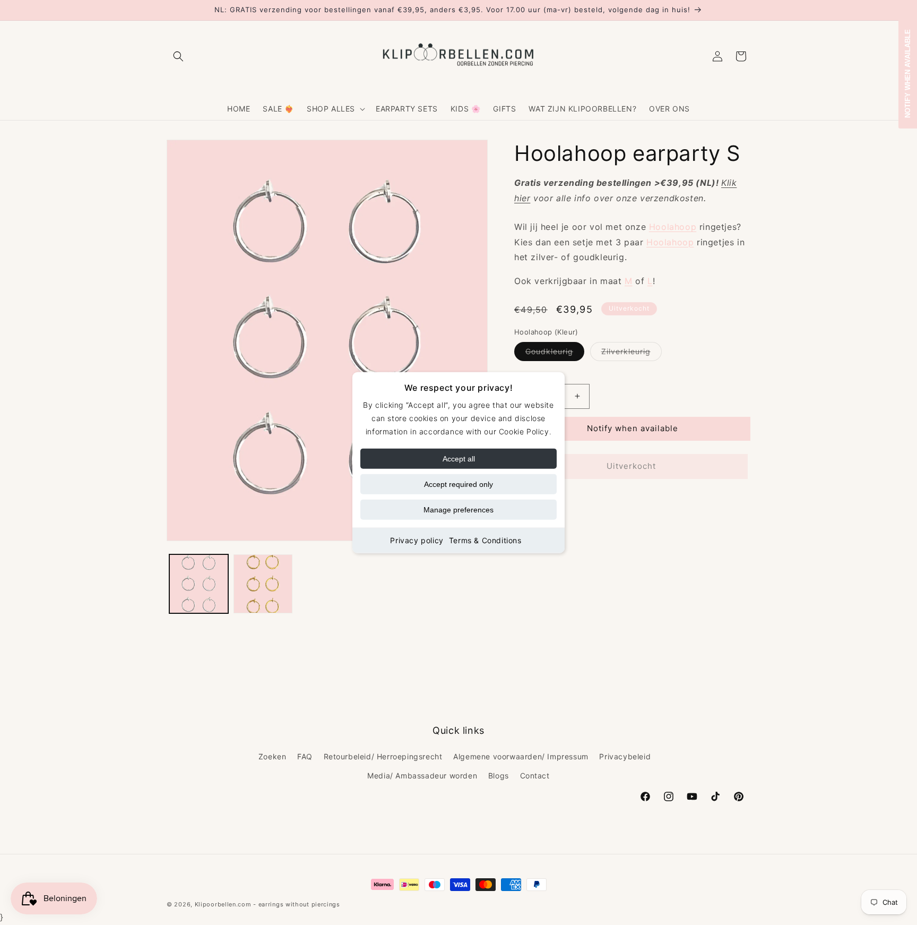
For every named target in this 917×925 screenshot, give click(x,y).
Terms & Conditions (485, 540)
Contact (535, 775)
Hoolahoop (672, 226)
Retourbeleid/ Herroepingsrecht (383, 756)
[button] (178, 56)
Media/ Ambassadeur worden (422, 775)
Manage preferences (458, 510)
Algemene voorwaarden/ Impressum (521, 756)
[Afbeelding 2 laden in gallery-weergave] (262, 583)
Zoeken (272, 756)
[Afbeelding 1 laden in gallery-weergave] (198, 583)
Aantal (525, 375)
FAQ (305, 756)
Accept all (459, 459)
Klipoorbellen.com (223, 904)
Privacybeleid (625, 756)
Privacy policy (416, 540)
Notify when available (632, 428)
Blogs (498, 775)
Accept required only (458, 484)
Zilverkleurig (631, 353)
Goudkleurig (554, 353)
